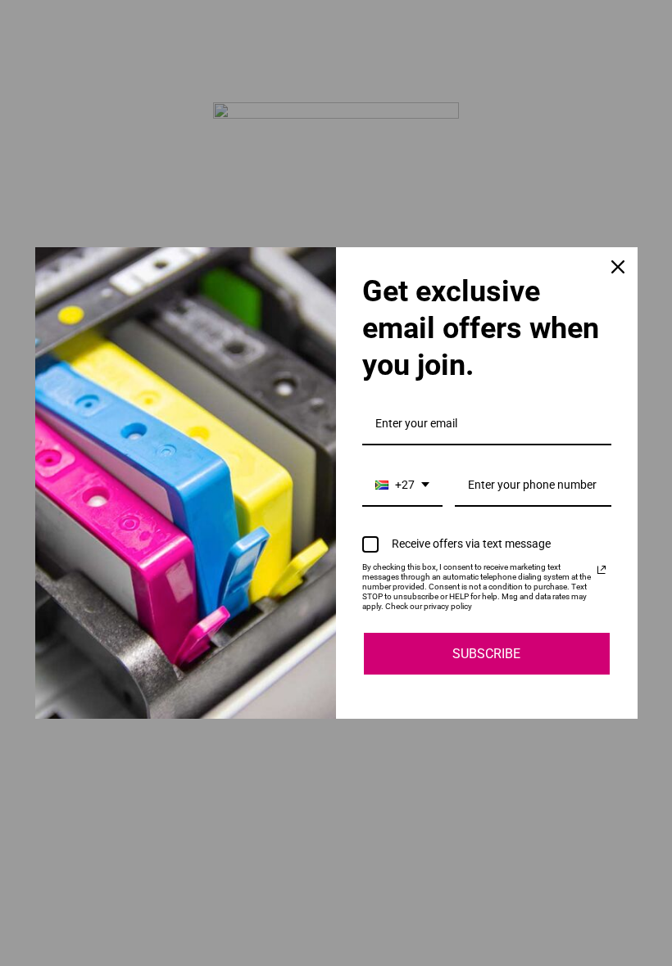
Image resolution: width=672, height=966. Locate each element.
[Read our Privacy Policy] (601, 570)
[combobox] (402, 486)
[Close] (618, 267)
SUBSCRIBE (486, 653)
